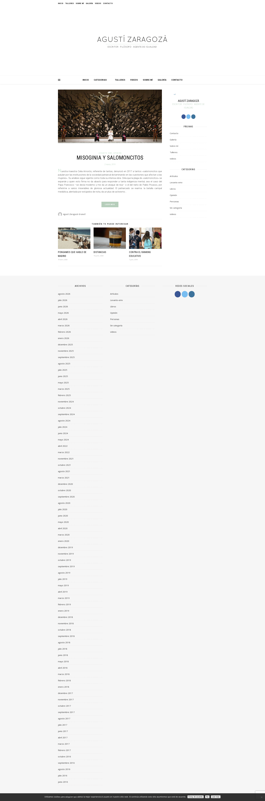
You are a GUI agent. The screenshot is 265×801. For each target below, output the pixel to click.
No (207, 797)
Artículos (174, 176)
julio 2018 (62, 648)
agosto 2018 (64, 642)
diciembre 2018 (65, 617)
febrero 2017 (64, 750)
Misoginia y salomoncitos (110, 157)
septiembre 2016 (66, 762)
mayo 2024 (63, 439)
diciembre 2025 (65, 344)
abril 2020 (62, 528)
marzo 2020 (64, 534)
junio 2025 (63, 376)
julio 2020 (62, 509)
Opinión (117, 153)
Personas (174, 201)
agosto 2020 (64, 503)
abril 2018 (62, 667)
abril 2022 (62, 446)
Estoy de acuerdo (196, 797)
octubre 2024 (64, 407)
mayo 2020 (63, 522)
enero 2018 (63, 686)
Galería (89, 3)
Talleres (69, 3)
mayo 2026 (63, 312)
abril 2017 (62, 737)
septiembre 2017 (66, 712)
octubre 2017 (64, 705)
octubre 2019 (64, 560)
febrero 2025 (64, 395)
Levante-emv (105, 153)
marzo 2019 (64, 598)
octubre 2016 (64, 756)
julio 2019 (62, 579)
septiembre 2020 (66, 496)
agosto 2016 (64, 769)
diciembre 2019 (65, 547)
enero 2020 (63, 541)
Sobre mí (80, 3)
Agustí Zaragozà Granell (74, 214)
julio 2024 (62, 427)
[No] (261, 797)
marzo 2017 (64, 743)
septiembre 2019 (66, 566)
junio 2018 (63, 655)
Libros (173, 188)
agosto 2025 (64, 363)
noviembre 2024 (66, 401)
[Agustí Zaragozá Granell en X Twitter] (188, 116)
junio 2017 (63, 731)
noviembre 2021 (66, 458)
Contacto (108, 3)
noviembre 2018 (66, 623)
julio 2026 (62, 300)
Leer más (215, 797)
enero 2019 (63, 610)
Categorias (100, 80)
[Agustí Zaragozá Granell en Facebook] (183, 116)
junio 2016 (63, 781)
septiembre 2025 (66, 357)
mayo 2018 (63, 661)
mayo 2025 (63, 382)
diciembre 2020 (65, 484)
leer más (110, 204)
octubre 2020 (64, 490)
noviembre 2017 (66, 699)
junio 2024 (63, 433)
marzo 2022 (64, 452)
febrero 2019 (64, 604)
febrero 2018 (64, 680)
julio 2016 (62, 775)
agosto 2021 (64, 471)
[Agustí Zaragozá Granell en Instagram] (193, 116)
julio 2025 (62, 369)
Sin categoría (176, 207)
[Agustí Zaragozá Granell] (132, 41)
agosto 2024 (64, 420)
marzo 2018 (64, 674)
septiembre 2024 (66, 414)
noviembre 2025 (66, 350)
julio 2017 (62, 724)
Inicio (60, 3)
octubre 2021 (64, 465)
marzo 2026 (64, 325)
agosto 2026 (64, 293)
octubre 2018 (64, 629)
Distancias (100, 252)
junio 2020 (63, 515)
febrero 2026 (64, 331)
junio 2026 (63, 306)
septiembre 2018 (66, 636)
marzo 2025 (64, 388)
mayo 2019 (63, 585)
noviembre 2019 (66, 553)
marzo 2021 (64, 477)
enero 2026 (63, 338)
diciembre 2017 (65, 693)
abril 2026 (62, 319)
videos (98, 3)
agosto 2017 (64, 718)
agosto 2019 (64, 572)
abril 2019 (62, 591)
